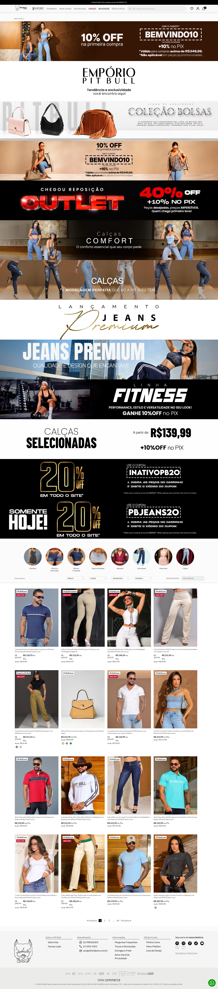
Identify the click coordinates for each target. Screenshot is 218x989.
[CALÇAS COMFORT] (109, 240)
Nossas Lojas (54, 946)
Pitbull (21, 8)
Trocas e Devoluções (125, 946)
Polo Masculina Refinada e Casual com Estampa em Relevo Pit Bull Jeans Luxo (34, 818)
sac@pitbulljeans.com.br (95, 950)
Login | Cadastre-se (197, 8)
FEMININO (51, 8)
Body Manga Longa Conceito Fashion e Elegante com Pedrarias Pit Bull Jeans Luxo (174, 896)
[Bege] (63, 743)
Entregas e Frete (123, 950)
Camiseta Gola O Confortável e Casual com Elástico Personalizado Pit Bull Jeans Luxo (34, 650)
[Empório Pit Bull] (177, 943)
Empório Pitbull (38, 9)
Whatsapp (212, 983)
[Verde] (70, 743)
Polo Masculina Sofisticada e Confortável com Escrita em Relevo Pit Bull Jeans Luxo (175, 818)
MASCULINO (65, 8)
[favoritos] (191, 8)
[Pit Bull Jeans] (183, 943)
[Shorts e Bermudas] (54, 557)
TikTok (196, 943)
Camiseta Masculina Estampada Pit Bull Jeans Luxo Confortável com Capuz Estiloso (126, 732)
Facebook (190, 943)
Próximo (125, 920)
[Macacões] (163, 557)
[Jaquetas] (120, 557)
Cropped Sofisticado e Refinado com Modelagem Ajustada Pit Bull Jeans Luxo (126, 650)
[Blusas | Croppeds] (76, 557)
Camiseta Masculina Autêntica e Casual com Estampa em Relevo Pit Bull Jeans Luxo (129, 896)
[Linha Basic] (142, 557)
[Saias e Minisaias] (98, 557)
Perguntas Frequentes (126, 942)
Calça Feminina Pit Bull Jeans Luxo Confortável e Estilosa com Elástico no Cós (175, 650)
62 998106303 (90, 942)
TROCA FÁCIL (118, 8)
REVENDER (103, 8)
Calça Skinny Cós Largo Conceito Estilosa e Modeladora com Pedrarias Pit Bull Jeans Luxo (128, 818)
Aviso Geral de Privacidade (122, 956)
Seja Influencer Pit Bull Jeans (186, 953)
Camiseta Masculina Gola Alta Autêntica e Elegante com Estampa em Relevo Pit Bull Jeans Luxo (82, 818)
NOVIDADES (80, 8)
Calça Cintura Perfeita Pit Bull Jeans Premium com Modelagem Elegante (80, 650)
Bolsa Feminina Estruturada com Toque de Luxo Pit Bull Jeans (82, 732)
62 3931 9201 (90, 946)
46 (118, 920)
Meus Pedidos (153, 946)
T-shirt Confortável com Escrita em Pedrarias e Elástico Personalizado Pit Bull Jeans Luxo (36, 896)
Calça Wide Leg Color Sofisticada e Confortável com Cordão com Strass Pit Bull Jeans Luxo (81, 896)
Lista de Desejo (154, 950)
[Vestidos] (33, 557)
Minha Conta (153, 942)
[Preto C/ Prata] (155, 907)
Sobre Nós (53, 942)
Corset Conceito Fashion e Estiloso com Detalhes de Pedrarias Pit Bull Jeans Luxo (173, 732)
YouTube (202, 943)
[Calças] (185, 557)
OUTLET (92, 8)
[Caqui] (16, 747)
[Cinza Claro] (20, 747)
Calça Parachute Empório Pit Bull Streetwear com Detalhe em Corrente (34, 732)
